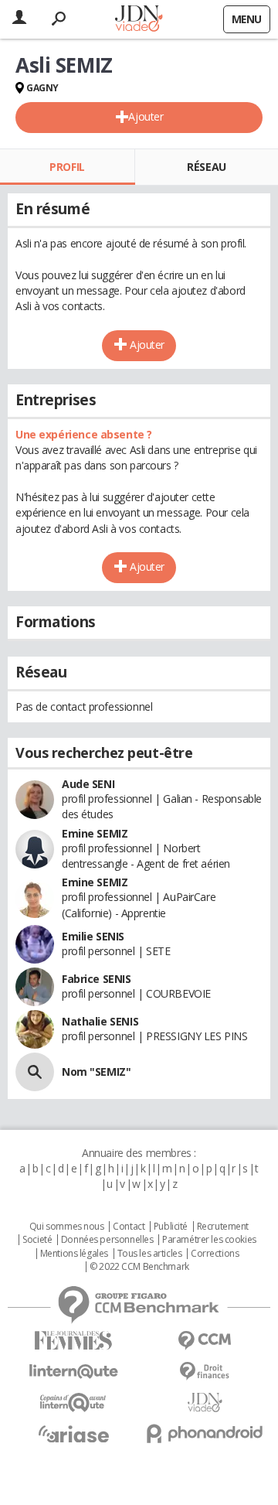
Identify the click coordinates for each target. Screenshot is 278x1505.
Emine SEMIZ (94, 833)
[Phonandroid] (204, 1433)
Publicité (171, 1226)
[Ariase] (73, 1433)
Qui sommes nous (66, 1226)
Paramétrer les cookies (209, 1239)
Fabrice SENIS (96, 978)
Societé (37, 1239)
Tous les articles (149, 1253)
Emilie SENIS (93, 936)
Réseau (206, 166)
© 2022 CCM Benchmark (139, 1266)
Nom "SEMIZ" (96, 1071)
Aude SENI (88, 783)
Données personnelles (107, 1239)
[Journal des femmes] (73, 1340)
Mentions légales (74, 1253)
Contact (128, 1226)
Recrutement (223, 1226)
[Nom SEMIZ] (34, 1072)
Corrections (215, 1253)
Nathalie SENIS (100, 1021)
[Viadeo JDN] (204, 1402)
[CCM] (204, 1340)
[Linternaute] (73, 1371)
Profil (66, 166)
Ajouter (145, 116)
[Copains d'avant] (73, 1402)
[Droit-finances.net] (204, 1371)
